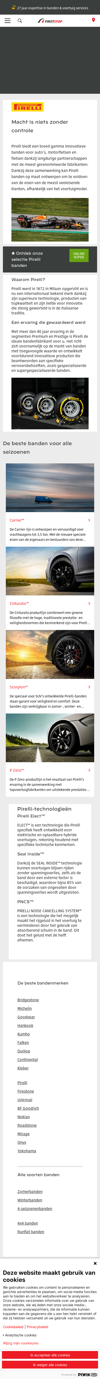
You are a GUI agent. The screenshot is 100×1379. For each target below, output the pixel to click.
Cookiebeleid (13, 1327)
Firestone (25, 1091)
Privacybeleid (37, 1327)
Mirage (23, 1133)
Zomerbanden (29, 1191)
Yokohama (26, 1150)
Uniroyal (24, 1099)
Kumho (23, 1034)
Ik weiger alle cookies (50, 1365)
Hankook (25, 1025)
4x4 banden (27, 1223)
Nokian (23, 1116)
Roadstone (27, 1125)
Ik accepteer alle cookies (50, 1355)
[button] (20, 21)
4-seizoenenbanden (34, 1208)
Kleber (23, 1068)
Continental (27, 1059)
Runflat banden (30, 1231)
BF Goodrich (28, 1108)
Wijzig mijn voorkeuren (21, 1343)
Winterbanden (29, 1200)
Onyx (21, 1142)
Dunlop (23, 1051)
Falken (23, 1042)
